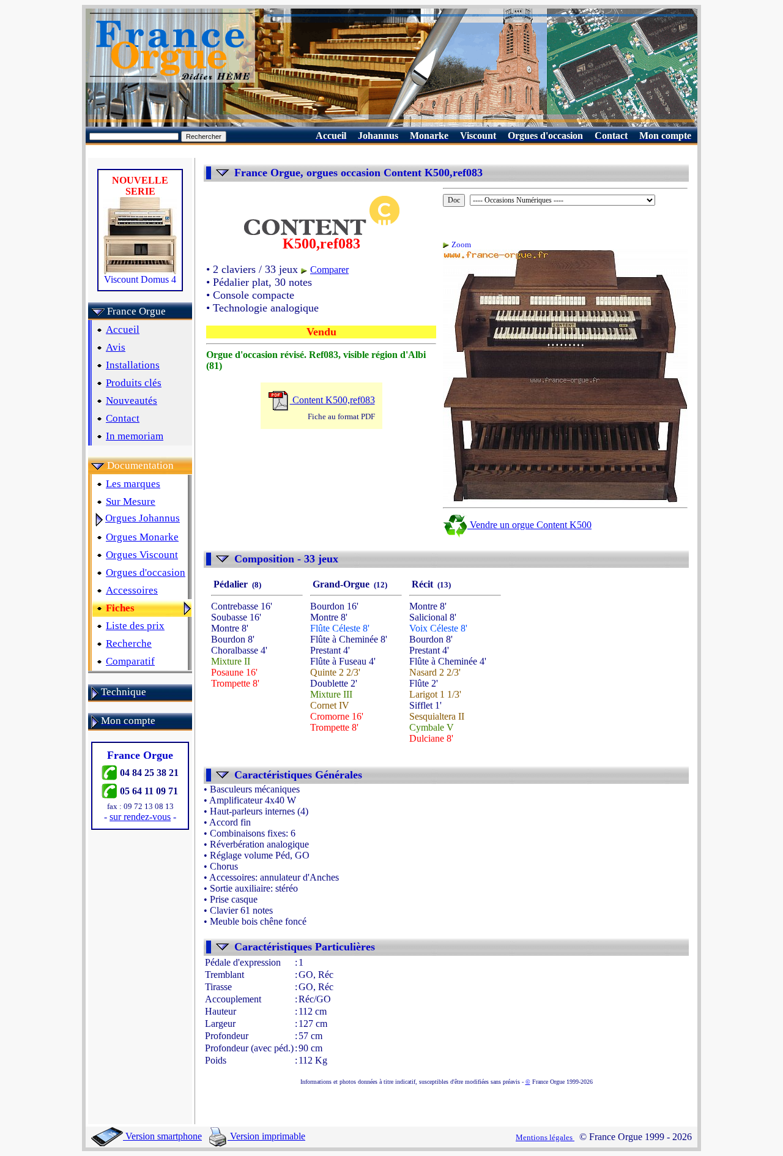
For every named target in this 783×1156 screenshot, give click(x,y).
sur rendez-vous (140, 816)
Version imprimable (266, 1136)
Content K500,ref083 (332, 400)
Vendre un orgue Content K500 (529, 525)
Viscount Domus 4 (140, 279)
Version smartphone (162, 1136)
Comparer (329, 269)
